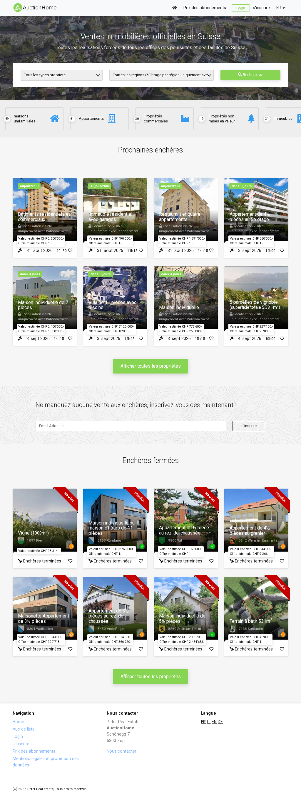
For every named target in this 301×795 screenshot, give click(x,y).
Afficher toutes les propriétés (151, 366)
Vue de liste (24, 729)
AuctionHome (39, 7)
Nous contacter (121, 751)
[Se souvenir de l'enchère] (70, 250)
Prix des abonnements (204, 7)
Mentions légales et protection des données (46, 761)
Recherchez (252, 74)
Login (240, 8)
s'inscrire (261, 7)
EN (214, 721)
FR (278, 7)
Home (18, 721)
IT (208, 721)
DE (220, 721)
